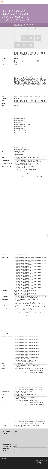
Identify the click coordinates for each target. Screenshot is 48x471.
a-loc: (6, 333)
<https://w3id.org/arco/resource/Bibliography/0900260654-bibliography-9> (25, 248)
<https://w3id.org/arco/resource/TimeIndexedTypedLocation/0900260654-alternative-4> (27, 346)
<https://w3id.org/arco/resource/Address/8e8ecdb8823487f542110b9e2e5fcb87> (26, 334)
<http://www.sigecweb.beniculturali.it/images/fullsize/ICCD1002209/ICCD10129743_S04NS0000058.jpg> (29, 368)
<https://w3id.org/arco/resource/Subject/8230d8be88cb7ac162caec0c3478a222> (30, 303)
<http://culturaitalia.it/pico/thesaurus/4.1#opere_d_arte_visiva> (23, 363)
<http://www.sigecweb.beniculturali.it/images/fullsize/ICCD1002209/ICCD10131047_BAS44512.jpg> (29, 389)
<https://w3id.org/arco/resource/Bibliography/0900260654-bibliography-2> (25, 212)
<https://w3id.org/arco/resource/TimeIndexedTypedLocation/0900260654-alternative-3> (27, 343)
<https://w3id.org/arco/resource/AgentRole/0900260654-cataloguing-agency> (30, 309)
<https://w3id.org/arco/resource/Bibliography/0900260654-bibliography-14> (25, 194)
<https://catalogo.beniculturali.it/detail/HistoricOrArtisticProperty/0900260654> (26, 400)
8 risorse (15, 446)
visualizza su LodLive (38, 459)
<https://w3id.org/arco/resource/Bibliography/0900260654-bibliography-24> (25, 227)
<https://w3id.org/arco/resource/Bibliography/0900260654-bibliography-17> (25, 203)
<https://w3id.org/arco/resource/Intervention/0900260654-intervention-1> (25, 291)
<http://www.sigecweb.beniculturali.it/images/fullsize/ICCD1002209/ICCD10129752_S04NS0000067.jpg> (29, 387)
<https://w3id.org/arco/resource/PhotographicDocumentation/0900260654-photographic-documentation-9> (30, 288)
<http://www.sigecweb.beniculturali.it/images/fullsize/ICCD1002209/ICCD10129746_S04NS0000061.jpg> (29, 374)
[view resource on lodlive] (46, 6)
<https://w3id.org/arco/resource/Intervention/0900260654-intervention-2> (25, 294)
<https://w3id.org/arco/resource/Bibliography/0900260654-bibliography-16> (25, 200)
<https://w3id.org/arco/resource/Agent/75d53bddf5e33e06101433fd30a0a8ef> (26, 158)
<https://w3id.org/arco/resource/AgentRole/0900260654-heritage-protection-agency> (29, 312)
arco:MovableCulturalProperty (18, 155)
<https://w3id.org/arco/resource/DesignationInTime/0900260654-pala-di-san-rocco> (27, 321)
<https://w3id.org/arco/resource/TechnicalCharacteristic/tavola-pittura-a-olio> (26, 324)
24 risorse (15, 448)
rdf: (2, 151)
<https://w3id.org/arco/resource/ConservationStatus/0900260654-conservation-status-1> (27, 315)
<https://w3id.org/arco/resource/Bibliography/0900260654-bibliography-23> (25, 224)
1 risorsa (15, 431)
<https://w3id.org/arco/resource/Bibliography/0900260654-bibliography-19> (25, 209)
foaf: (3, 402)
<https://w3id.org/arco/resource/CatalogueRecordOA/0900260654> (24, 167)
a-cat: (7, 166)
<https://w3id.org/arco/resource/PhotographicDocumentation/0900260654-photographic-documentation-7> (30, 282)
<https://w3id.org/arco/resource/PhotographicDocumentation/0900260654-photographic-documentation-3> (30, 270)
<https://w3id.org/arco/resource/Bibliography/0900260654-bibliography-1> (25, 179)
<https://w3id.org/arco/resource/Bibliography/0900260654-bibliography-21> (25, 218)
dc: (2, 56)
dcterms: (5, 114)
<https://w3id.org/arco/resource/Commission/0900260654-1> (23, 252)
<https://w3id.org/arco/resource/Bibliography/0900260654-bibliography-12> (25, 188)
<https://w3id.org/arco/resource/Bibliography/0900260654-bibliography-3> (25, 230)
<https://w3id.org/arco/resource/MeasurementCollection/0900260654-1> (25, 327)
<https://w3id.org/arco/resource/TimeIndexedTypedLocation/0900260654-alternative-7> (27, 355)
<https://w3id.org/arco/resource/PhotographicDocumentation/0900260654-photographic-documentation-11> (30, 264)
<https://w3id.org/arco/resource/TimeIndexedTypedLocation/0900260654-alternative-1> (27, 337)
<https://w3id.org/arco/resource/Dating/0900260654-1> (22, 255)
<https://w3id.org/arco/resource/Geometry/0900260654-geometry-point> (25, 361)
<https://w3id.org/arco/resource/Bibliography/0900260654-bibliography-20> (25, 215)
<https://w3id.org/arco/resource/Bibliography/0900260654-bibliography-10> (25, 182)
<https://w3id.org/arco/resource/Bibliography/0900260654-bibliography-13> (25, 191)
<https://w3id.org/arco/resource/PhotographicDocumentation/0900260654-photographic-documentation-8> (30, 285)
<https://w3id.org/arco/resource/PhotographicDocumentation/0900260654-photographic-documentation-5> (30, 276)
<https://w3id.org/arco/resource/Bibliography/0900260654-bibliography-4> (25, 233)
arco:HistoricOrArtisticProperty (19, 152)
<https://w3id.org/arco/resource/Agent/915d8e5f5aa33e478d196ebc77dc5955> (28, 161)
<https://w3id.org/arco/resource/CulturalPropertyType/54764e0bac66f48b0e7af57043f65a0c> (28, 318)
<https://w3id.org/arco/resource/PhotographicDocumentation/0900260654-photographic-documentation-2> (30, 267)
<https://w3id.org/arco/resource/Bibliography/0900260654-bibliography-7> (25, 242)
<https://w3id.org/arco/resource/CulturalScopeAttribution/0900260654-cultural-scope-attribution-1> (29, 173)
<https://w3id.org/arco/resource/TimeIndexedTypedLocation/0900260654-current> (26, 358)
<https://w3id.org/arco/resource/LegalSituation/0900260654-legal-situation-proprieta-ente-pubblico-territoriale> (30, 297)
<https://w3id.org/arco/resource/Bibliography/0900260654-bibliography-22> (25, 221)
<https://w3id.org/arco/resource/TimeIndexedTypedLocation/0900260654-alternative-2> (27, 340)
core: (3, 98)
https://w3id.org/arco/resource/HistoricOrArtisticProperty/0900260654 (12, 20)
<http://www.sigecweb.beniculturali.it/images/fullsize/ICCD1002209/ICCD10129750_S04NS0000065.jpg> (29, 417)
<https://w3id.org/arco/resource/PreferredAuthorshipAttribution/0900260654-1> (28, 176)
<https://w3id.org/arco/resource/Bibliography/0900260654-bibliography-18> (25, 206)
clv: (3, 360)
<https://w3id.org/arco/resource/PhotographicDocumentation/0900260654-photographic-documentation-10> (30, 261)
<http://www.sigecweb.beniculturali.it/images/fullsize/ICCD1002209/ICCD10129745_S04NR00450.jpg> (29, 372)
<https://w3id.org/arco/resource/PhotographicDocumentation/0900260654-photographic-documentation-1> (30, 258)
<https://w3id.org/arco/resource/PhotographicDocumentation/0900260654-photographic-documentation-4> (30, 273)
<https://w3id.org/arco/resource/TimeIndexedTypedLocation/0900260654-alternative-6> (27, 352)
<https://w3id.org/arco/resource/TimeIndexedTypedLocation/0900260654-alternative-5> (27, 349)
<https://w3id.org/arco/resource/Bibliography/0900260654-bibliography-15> (25, 197)
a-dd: (5, 314)
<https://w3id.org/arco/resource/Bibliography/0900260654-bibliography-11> (25, 185)
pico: (3, 365)
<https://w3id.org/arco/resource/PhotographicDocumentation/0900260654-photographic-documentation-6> (30, 279)
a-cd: (3, 94)
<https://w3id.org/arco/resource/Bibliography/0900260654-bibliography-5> (25, 236)
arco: (4, 64)
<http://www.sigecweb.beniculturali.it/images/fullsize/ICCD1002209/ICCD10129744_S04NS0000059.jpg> (29, 370)
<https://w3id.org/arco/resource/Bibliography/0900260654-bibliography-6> (25, 239)
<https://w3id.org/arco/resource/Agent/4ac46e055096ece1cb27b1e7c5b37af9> (26, 164)
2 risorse (15, 442)
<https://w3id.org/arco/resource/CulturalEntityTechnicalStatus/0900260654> (25, 330)
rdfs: (3, 24)
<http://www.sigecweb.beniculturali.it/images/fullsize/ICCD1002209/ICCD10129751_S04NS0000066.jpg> (29, 385)
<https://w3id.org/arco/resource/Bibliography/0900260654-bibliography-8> (25, 245)
